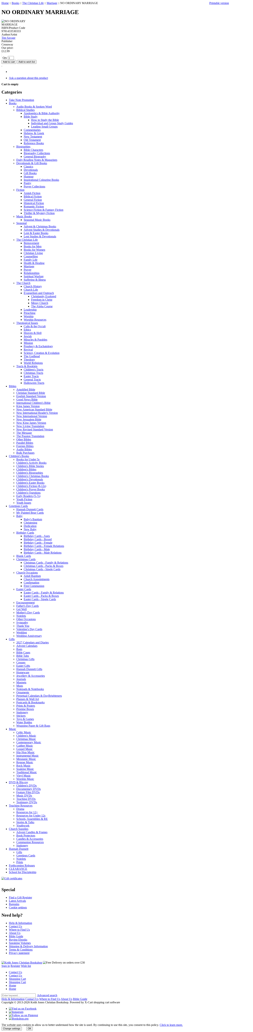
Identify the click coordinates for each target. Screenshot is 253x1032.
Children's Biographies (29, 472)
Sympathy (22, 622)
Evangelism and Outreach (39, 293)
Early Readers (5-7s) (28, 496)
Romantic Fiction (34, 206)
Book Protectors (25, 835)
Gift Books (30, 173)
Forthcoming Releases (22, 865)
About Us (14, 933)
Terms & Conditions (21, 949)
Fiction (20, 189)
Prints (19, 862)
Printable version (219, 3)
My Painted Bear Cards (30, 512)
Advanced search (47, 995)
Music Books (24, 216)
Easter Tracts (31, 376)
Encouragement (25, 602)
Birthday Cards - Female (38, 542)
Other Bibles (23, 439)
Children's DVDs (26, 785)
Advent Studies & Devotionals (41, 229)
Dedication (30, 526)
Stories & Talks (25, 822)
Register (15, 965)
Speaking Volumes (20, 943)
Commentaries (32, 129)
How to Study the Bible (45, 119)
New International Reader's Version (37, 412)
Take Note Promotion (21, 100)
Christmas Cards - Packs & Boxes (43, 565)
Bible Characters (33, 149)
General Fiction (33, 199)
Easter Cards (23, 589)
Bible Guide (16, 936)
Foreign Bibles (25, 446)
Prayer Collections (34, 186)
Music (12, 729)
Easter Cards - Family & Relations (44, 592)
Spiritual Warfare (34, 276)
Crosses (20, 662)
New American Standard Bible (34, 409)
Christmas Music (26, 739)
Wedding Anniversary (29, 635)
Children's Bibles (26, 469)
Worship (29, 316)
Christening (30, 522)
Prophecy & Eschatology (38, 346)
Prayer (27, 269)
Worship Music (25, 779)
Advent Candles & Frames (31, 832)
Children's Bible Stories (30, 466)
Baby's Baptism (33, 519)
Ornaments (22, 692)
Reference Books (34, 143)
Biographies (23, 146)
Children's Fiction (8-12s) (31, 486)
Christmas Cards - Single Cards (42, 569)
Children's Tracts (33, 369)
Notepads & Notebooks (30, 689)
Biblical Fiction (33, 196)
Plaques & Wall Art (27, 699)
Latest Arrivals (17, 900)
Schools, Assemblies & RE (32, 818)
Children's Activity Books (31, 462)
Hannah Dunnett (18, 848)
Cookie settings (18, 907)
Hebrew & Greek (34, 133)
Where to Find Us (19, 929)
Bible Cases (23, 652)
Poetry (27, 183)
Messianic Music (26, 759)
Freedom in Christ (41, 299)
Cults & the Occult (35, 326)
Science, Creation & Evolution (41, 352)
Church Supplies (18, 828)
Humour (29, 176)
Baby (19, 516)
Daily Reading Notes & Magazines (36, 159)
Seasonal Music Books (37, 219)
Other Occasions (26, 619)
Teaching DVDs (26, 798)
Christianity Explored (43, 296)
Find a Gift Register (20, 897)
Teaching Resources (20, 805)
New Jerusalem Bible (28, 419)
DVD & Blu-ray (18, 782)
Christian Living (33, 253)
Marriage (52, 3)
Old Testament (32, 139)
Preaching (29, 313)
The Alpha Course (42, 306)
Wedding (21, 632)
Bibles (12, 386)
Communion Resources (30, 842)
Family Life (30, 259)
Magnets (21, 682)
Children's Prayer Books (30, 489)
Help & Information (20, 923)
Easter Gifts (23, 665)
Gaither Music (24, 745)
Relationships (31, 273)
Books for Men (32, 246)
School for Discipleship (22, 872)
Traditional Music (26, 772)
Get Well (21, 609)
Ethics (27, 329)
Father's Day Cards (27, 605)
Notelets (21, 615)
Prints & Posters (25, 705)
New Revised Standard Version (34, 429)
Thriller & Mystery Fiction (39, 213)
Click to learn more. (171, 1024)
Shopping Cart (17, 978)
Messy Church (39, 303)
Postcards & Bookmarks (30, 702)
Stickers (21, 715)
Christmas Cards (26, 559)
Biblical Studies (25, 110)
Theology (29, 359)
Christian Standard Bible (30, 392)
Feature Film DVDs (28, 792)
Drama (20, 808)
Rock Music (23, 765)
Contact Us (15, 926)
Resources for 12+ (27, 812)
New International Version (31, 416)
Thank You (22, 625)
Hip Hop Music (25, 752)
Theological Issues (27, 323)
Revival (28, 349)
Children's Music (26, 735)
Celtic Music (23, 732)
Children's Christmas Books (32, 476)
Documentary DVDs (28, 789)
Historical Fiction (34, 203)
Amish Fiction (32, 193)
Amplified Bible (25, 389)
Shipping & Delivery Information (28, 946)
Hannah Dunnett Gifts (29, 669)
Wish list (26, 965)
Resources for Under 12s (30, 815)
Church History (33, 286)
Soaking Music (25, 769)
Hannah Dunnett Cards (29, 509)
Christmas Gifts (25, 659)
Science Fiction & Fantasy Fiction (43, 209)
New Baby (30, 529)
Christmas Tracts (33, 372)
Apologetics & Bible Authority (42, 113)
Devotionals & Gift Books (31, 163)
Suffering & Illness (35, 279)
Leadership (30, 309)
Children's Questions (28, 492)
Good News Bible (27, 399)
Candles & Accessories (29, 838)
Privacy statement (19, 953)
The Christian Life (33, 3)
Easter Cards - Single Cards (40, 599)
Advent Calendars (26, 645)
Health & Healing (34, 263)
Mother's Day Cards (28, 612)
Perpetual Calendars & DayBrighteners (39, 695)
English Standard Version (31, 396)
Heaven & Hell (32, 333)
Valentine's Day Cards (29, 629)
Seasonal (21, 223)
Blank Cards (23, 556)
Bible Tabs (22, 655)
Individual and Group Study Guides (52, 123)
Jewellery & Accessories (30, 675)
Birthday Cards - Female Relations (44, 546)
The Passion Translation (30, 436)
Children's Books (19, 456)
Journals (21, 679)
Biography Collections (37, 153)
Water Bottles (24, 722)
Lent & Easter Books (36, 233)
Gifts (12, 639)
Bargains (14, 904)
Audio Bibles (24, 449)
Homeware (22, 672)
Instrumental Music (27, 755)
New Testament (33, 136)
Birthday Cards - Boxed (38, 539)
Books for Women (34, 249)
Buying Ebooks (18, 939)
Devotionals (31, 169)
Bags (19, 649)
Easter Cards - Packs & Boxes (41, 595)
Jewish (28, 336)
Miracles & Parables (35, 339)
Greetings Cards (18, 506)
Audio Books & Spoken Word (34, 106)
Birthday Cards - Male (37, 549)
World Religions (33, 362)
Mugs (19, 685)
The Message (24, 432)
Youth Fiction (24, 499)
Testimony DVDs (26, 802)
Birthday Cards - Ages (37, 536)
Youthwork (22, 825)
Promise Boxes (25, 709)
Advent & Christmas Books (40, 226)
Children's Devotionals (29, 479)
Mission (28, 342)
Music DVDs (24, 795)
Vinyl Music (23, 775)
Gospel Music (24, 749)
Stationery (22, 712)
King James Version (28, 406)
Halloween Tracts (34, 382)
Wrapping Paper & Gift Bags (33, 725)
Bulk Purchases (25, 452)
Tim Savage (8, 37)
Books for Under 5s (27, 459)
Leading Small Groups (44, 126)
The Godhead (32, 356)
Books (15, 3)
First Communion (34, 585)
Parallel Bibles (24, 442)
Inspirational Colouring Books (41, 179)
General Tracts (32, 379)
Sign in (5, 965)
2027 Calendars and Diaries (32, 642)
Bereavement (31, 243)
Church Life (31, 289)
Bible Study (31, 116)
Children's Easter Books (30, 482)
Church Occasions (27, 572)
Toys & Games (25, 719)
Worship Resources (35, 319)
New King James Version (31, 422)
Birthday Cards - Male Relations (42, 552)
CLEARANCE (18, 868)
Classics (28, 166)
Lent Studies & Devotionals (40, 236)
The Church (23, 283)
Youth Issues (23, 502)
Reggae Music (24, 762)
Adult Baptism (32, 575)
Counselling (31, 256)
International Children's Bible (33, 402)
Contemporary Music (28, 742)
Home (5, 3)
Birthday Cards (25, 532)
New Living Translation (30, 426)
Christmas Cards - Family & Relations (46, 562)
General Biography (35, 156)
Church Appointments (36, 579)
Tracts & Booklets (26, 366)
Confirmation (31, 582)
